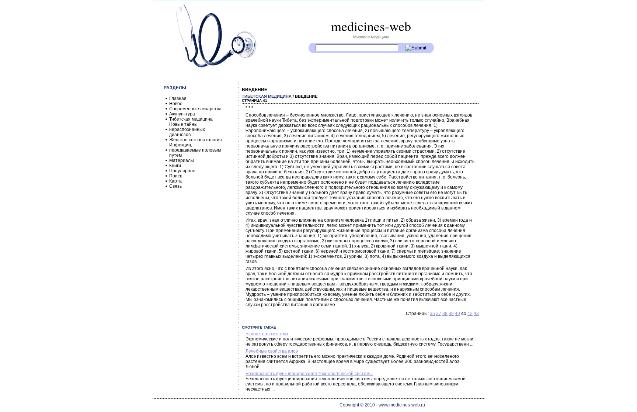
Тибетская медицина (191, 119)
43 (476, 313)
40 (457, 313)
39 (451, 313)
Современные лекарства (195, 108)
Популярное (182, 170)
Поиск (175, 176)
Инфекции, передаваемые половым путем (195, 150)
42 (470, 313)
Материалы (181, 160)
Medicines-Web (371, 26)
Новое (175, 103)
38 (445, 313)
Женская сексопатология (195, 139)
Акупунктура (182, 114)
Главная (178, 98)
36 (432, 313)
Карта (175, 181)
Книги (175, 165)
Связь (175, 186)
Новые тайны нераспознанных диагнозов (187, 129)
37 (438, 313)
